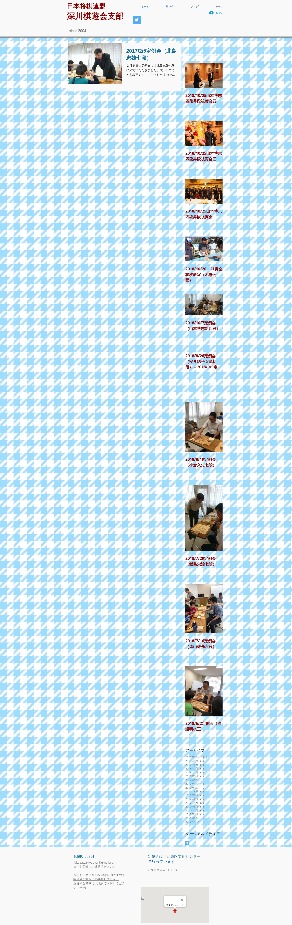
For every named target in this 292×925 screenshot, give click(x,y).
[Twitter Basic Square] (187, 843)
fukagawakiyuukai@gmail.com (94, 862)
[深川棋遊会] (137, 20)
